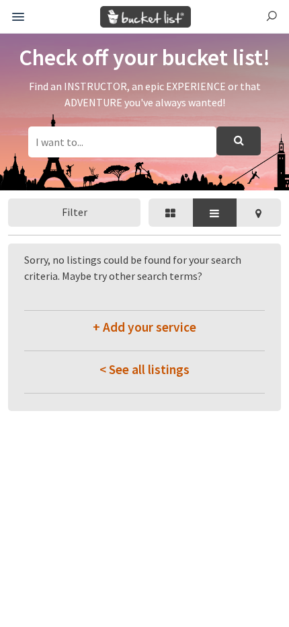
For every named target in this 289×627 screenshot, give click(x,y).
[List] (215, 212)
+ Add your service (144, 327)
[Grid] (171, 212)
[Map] (259, 212)
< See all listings (144, 369)
